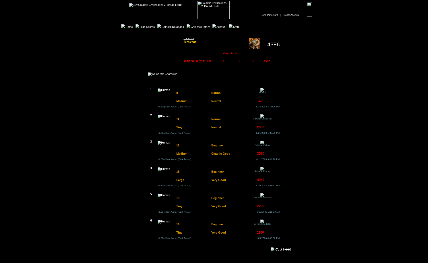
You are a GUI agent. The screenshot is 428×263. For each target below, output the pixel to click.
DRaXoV (189, 38)
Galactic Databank (172, 27)
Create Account (291, 15)
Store (236, 27)
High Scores (147, 27)
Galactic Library (200, 27)
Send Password (269, 15)
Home (129, 27)
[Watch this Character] (162, 74)
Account (221, 27)
